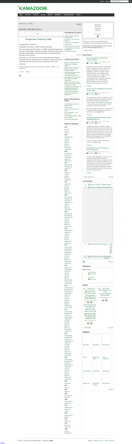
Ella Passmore (106, 383)
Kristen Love (86, 383)
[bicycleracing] (106, 365)
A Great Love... (69, 44)
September (68, 137)
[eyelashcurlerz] (87, 365)
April (66, 133)
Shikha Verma (93, 300)
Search (130, 1)
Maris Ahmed (96, 371)
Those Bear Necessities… (72, 119)
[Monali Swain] (106, 339)
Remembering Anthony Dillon (73, 115)
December (67, 165)
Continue (22, 64)
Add (80, 24)
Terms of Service (109, 440)
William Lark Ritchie (30, 67)
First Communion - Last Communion (71, 113)
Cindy (84, 357)
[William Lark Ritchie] (97, 352)
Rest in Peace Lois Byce (107, 257)
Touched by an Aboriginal (72, 42)
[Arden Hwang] (85, 275)
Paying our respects (106, 184)
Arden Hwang (92, 272)
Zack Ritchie (96, 345)
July (66, 138)
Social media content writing (104, 102)
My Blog (30, 23)
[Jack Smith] (87, 339)
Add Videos (88, 327)
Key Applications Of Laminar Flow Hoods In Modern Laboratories (72, 78)
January (67, 149)
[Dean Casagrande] (106, 352)
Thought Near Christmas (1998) (38, 39)
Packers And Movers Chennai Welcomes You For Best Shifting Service (90, 297)
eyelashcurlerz (87, 371)
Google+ (2, 443)
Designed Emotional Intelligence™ (111, 249)
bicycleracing (105, 371)
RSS (20, 76)
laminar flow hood (91, 163)
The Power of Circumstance (72, 46)
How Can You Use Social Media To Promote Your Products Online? (72, 69)
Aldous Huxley (88, 50)
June (66, 129)
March (66, 146)
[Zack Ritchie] (97, 339)
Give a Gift (93, 273)
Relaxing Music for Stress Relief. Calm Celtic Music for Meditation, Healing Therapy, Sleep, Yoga (90, 316)
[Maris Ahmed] (97, 365)
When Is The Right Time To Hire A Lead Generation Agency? (72, 64)
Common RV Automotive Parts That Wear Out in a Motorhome (72, 93)
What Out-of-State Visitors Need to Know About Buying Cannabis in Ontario (72, 83)
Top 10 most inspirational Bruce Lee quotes (105, 294)
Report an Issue (98, 440)
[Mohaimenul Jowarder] (97, 378)
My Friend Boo (69, 117)
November (67, 153)
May (66, 131)
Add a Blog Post (89, 177)
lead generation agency (97, 80)
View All (79, 55)
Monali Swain (105, 345)
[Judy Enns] (85, 280)
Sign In (107, 1)
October (67, 155)
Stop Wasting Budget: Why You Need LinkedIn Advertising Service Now (72, 74)
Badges (90, 440)
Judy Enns (91, 277)
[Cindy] (87, 352)
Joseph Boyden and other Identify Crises (72, 36)
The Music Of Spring (70, 51)
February (67, 147)
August (67, 159)
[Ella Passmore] (106, 378)
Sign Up (102, 1)
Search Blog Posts (38, 34)
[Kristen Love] (87, 378)
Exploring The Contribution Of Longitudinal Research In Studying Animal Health (73, 88)
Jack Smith (94, 61)
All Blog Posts (23, 23)
